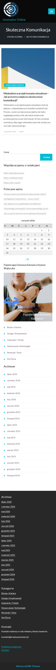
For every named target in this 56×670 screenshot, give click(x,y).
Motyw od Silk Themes (28, 666)
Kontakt (5, 650)
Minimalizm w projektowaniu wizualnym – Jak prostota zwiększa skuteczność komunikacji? (26, 97)
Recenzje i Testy (14, 352)
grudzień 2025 (13, 412)
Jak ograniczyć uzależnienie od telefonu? (22, 203)
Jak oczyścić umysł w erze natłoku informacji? (25, 213)
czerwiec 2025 (13, 431)
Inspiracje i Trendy (15, 340)
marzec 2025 (13, 450)
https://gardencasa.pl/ (14, 173)
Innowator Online (14, 19)
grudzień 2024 (13, 469)
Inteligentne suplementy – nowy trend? (21, 198)
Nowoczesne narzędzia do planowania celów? (25, 194)
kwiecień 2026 (13, 393)
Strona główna (14, 37)
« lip (27, 259)
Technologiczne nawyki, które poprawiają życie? (26, 208)
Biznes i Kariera (14, 327)
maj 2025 (11, 437)
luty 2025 (11, 456)
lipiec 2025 (12, 425)
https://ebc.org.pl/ (12, 182)
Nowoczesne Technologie (18, 346)
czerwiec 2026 (13, 380)
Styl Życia (11, 359)
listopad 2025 (13, 418)
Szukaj (6, 152)
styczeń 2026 (13, 406)
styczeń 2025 (13, 463)
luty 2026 (11, 399)
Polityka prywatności (11, 646)
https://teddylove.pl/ (13, 177)
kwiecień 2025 (13, 444)
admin (21, 132)
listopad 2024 (13, 475)
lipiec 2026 (12, 374)
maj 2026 (11, 387)
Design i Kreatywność (15, 85)
